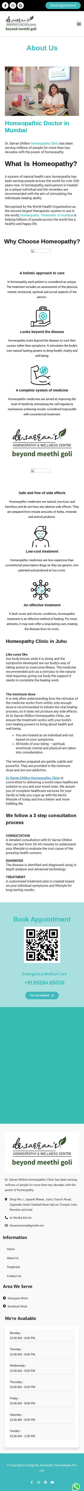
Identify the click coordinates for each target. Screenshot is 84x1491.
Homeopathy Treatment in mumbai (47, 215)
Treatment (13, 1267)
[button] (79, 23)
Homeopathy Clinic (45, 143)
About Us (13, 1258)
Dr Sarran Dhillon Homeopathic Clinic (33, 778)
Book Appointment (42, 919)
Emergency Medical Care (44, 974)
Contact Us (14, 1276)
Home (11, 1249)
